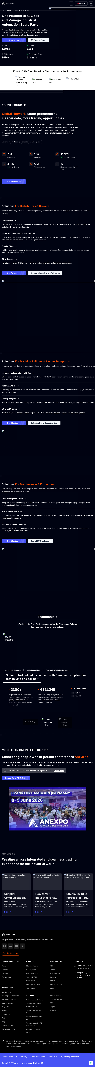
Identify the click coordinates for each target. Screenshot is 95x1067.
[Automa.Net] (8, 3)
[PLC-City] (30, 722)
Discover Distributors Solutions (45, 273)
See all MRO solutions (41, 541)
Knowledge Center (8, 1029)
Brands (25, 142)
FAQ (3, 1018)
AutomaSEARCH (31, 977)
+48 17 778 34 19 (11, 1063)
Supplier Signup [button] (9, 953)
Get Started (13, 40)
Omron (52, 970)
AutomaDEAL (30, 981)
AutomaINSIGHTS (32, 973)
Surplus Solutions (8, 1003)
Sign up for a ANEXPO (15, 778)
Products (14, 142)
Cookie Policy (21, 1057)
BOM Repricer (31, 970)
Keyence (53, 1010)
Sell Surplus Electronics (10, 996)
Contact (5, 970)
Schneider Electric (56, 973)
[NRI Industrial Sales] (65, 722)
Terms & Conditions (38, 1057)
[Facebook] (4, 946)
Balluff (52, 988)
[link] (8, 934)
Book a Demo (40, 40)
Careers (5, 973)
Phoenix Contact (56, 984)
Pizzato (52, 981)
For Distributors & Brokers (35, 1000)
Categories (36, 142)
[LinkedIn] (10, 946)
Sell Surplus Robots (9, 999)
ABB (51, 966)
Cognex (52, 1006)
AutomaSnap (30, 988)
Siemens (53, 977)
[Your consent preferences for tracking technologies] (91, 1063)
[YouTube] (16, 946)
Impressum (53, 1057)
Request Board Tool (33, 984)
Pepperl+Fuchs (55, 995)
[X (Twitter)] (22, 946)
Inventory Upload (8, 1025)
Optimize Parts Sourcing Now (44, 423)
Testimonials (6, 977)
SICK (51, 1003)
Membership (6, 992)
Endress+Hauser (56, 999)
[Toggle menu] (91, 3)
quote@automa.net (71, 1057)
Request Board (7, 1007)
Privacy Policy (7, 1057)
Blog (3, 1022)
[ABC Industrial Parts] (47, 722)
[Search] (71, 3)
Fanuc (52, 992)
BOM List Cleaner (32, 966)
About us (5, 966)
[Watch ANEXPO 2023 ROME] (47, 808)
